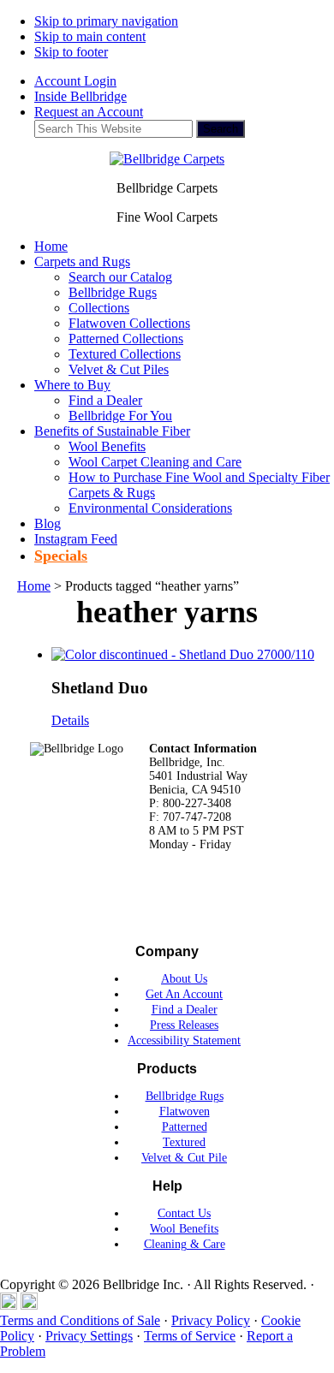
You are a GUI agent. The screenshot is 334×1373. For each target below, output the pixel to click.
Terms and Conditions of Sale (80, 1320)
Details (70, 720)
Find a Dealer (185, 1009)
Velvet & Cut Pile (184, 1157)
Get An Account (184, 994)
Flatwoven (184, 1111)
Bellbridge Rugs (185, 1096)
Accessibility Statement (184, 1040)
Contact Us (184, 1213)
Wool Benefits (184, 1228)
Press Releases (184, 1025)
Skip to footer (71, 52)
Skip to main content (90, 36)
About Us (184, 978)
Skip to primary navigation (106, 21)
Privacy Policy (210, 1320)
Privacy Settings (89, 1335)
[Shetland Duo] (182, 654)
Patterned (184, 1126)
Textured (184, 1142)
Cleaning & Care (184, 1244)
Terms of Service (190, 1335)
